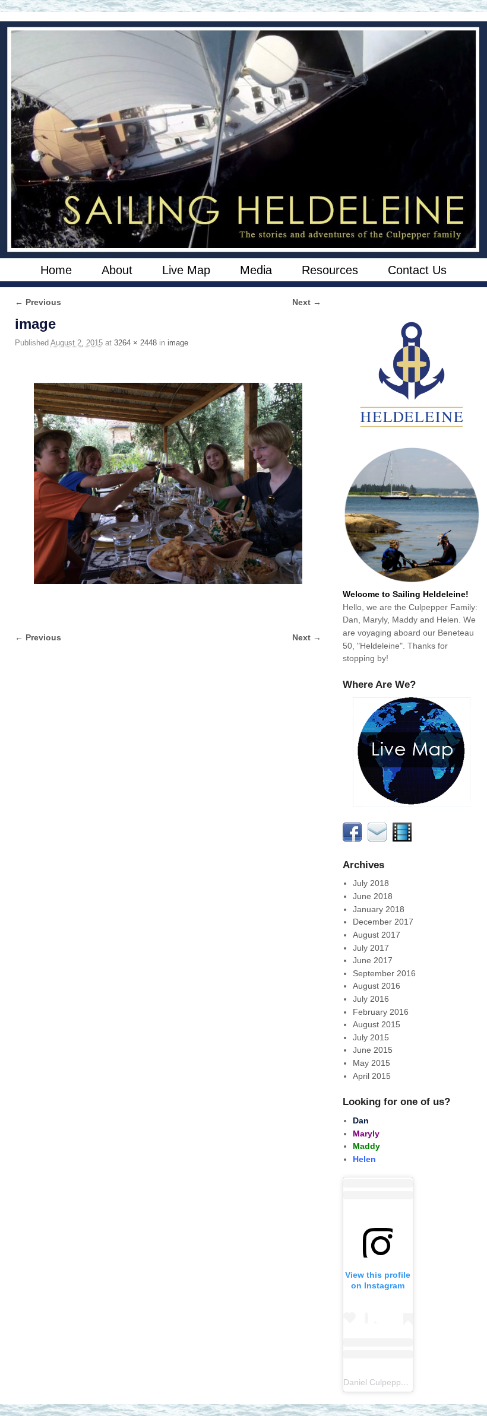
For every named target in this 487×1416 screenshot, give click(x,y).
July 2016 (371, 999)
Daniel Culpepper (376, 1382)
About (117, 270)
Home (56, 270)
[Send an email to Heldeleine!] (379, 838)
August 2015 (376, 1024)
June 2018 (373, 896)
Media (256, 270)
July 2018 (371, 883)
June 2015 (373, 1050)
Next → (306, 302)
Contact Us (417, 270)
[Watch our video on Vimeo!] (404, 838)
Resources (330, 270)
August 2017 (376, 934)
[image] (168, 483)
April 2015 (372, 1076)
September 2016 (384, 973)
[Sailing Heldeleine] (243, 140)
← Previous (38, 302)
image (177, 342)
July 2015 (371, 1037)
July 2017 (371, 948)
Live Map (186, 270)
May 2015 (371, 1063)
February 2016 (381, 1012)
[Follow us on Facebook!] (354, 838)
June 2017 (373, 960)
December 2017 (383, 921)
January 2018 (378, 909)
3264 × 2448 (135, 342)
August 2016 (376, 985)
